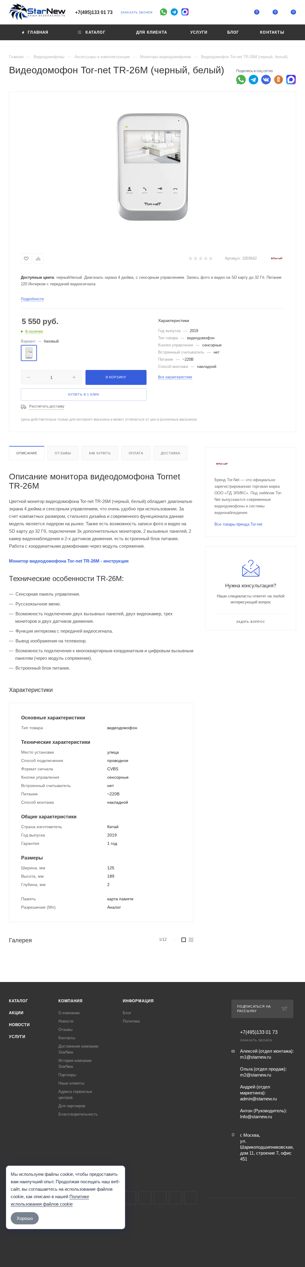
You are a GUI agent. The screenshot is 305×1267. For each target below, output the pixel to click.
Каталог (18, 1001)
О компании (69, 1013)
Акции (16, 1013)
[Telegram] (174, 12)
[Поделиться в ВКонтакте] (266, 79)
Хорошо (25, 1218)
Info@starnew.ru (256, 1116)
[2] (195, 258)
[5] (210, 258)
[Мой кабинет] (238, 13)
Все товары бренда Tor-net (238, 524)
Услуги (17, 1036)
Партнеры (67, 1075)
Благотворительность (78, 1114)
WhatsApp (175, 1198)
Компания (70, 1001)
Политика (131, 1021)
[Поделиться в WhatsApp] (241, 79)
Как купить (100, 453)
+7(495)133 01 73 (94, 12)
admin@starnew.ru (258, 1098)
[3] (200, 258)
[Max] (185, 12)
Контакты (66, 1038)
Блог (127, 1013)
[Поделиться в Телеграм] (253, 79)
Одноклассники (160, 1198)
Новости (19, 1025)
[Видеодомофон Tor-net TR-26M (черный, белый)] (152, 167)
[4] (205, 258)
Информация (138, 1001)
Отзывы (63, 453)
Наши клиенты (71, 1083)
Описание (26, 453)
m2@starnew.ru (255, 1074)
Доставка (170, 453)
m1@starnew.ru (255, 1057)
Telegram (129, 1198)
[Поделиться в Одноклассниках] (278, 79)
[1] (190, 258)
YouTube (145, 1198)
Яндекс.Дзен (190, 1198)
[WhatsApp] (163, 12)
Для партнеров (71, 1106)
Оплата (136, 453)
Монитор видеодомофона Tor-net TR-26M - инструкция (69, 560)
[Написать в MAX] (291, 79)
